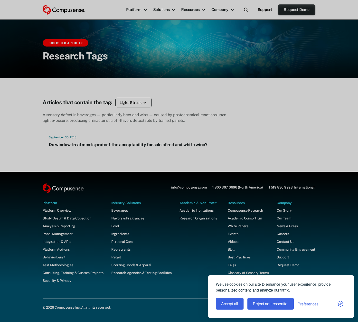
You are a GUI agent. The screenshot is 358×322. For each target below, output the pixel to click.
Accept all (229, 303)
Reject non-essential (270, 303)
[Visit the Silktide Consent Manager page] (340, 304)
